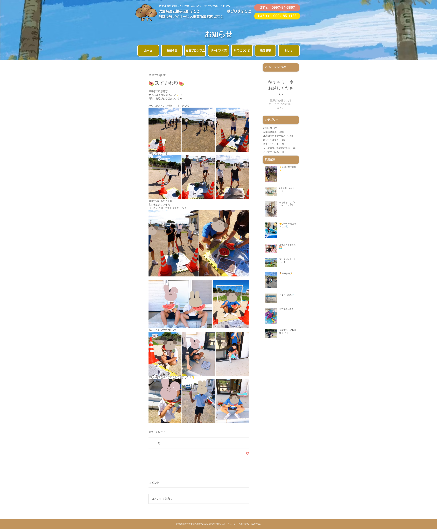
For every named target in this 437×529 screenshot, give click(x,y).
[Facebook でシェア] (150, 443)
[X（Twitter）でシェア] (158, 443)
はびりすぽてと (157, 432)
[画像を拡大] (165, 130)
